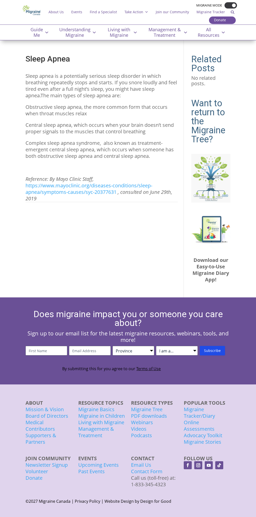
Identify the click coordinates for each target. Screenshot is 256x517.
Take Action (133, 12)
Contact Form (146, 471)
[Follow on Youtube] (209, 465)
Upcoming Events (98, 464)
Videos (138, 428)
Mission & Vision (45, 409)
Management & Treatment (164, 32)
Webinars (142, 422)
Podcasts (141, 435)
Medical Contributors (40, 425)
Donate (220, 20)
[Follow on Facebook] (188, 465)
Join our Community (172, 12)
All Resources (209, 32)
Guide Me (36, 32)
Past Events (91, 471)
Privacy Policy (87, 501)
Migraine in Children (101, 415)
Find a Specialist (103, 12)
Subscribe (212, 350)
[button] (229, 5)
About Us (56, 12)
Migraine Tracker (210, 12)
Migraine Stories (202, 441)
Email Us (141, 464)
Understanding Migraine (74, 32)
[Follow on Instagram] (198, 465)
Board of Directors (47, 415)
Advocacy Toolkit (203, 435)
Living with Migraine (119, 32)
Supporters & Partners (41, 438)
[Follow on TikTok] (219, 465)
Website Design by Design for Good (137, 501)
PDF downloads (149, 415)
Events (76, 12)
